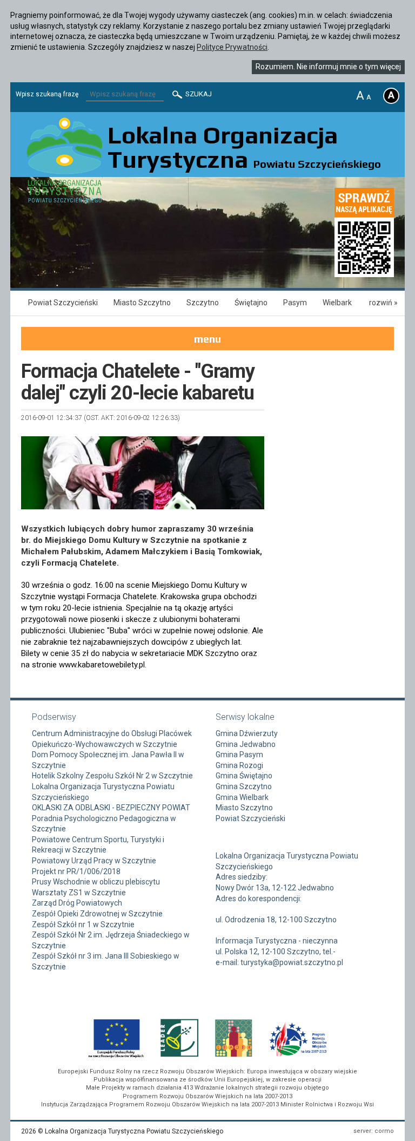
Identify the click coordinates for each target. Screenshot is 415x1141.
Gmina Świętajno (244, 775)
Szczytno (202, 302)
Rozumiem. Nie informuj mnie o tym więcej (328, 66)
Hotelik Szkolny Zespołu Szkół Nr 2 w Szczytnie (112, 775)
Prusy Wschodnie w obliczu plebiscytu (96, 881)
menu (207, 338)
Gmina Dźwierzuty (247, 733)
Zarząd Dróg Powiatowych (77, 903)
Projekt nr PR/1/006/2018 (76, 871)
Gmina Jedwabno (246, 744)
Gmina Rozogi (239, 765)
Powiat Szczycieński (63, 302)
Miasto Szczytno (142, 302)
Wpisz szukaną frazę (47, 94)
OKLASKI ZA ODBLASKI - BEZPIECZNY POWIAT (111, 807)
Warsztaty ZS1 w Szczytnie (79, 892)
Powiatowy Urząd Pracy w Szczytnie (94, 860)
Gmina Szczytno (244, 786)
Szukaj (198, 94)
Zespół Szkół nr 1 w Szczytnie (83, 924)
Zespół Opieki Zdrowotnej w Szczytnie (97, 913)
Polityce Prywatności (232, 47)
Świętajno (251, 302)
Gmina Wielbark (242, 797)
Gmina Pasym (239, 754)
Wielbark (337, 302)
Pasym (295, 302)
